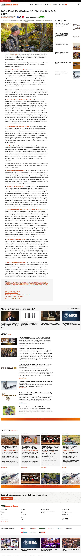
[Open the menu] (66, 4)
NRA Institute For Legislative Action (47, 511)
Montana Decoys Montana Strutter (16, 262)
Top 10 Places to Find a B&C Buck (14, 296)
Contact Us (3, 512)
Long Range (69, 450)
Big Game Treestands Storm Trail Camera (18, 126)
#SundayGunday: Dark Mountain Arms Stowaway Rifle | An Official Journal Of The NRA (30, 458)
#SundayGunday (25, 433)
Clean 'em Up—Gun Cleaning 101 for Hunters (33, 407)
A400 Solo (11, 450)
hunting (7, 284)
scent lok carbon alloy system (38, 285)
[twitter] (20, 16)
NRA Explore (43, 512)
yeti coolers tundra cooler (18, 286)
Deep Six (42, 79)
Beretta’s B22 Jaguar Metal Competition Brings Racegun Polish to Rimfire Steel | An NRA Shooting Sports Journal (10, 458)
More (9, 334)
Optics (43, 472)
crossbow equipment (24, 283)
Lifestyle (64, 472)
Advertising (3, 511)
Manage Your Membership (66, 516)
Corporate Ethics (15, 555)
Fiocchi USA (27, 450)
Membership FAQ (65, 514)
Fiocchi (23, 450)
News (31, 4)
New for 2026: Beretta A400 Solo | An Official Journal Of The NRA (9, 447)
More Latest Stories (45, 419)
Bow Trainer (10, 146)
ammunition (52, 451)
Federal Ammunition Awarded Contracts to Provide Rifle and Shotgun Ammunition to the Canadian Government (35, 365)
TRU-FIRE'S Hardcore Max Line (15, 186)
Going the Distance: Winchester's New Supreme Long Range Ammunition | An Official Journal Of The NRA (49, 455)
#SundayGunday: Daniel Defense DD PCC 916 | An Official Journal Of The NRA (30, 462)
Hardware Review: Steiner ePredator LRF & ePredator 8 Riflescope (36, 382)
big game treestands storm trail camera (18, 282)
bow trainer (38, 282)
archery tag (7, 282)
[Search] (79, 4)
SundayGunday (56, 4)
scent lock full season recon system (24, 285)
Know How (65, 450)
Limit (73, 450)
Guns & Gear (47, 4)
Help (2, 516)
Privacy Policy (3, 555)
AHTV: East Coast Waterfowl (12, 298)
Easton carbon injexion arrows (34, 283)
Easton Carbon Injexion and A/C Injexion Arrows (19, 70)
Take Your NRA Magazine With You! (9, 549)
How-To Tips (65, 433)
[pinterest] (23, 16)
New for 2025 (3, 467)
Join (13, 1)
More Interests (13, 430)
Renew (15, 1)
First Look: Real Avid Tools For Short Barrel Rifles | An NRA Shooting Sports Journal (10, 453)
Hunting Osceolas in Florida (12, 291)
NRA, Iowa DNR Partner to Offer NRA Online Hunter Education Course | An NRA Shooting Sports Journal (71, 324)
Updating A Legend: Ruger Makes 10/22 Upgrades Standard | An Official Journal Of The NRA (10, 463)
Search (2, 517)
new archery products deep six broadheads (32, 284)
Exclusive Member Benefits (67, 512)
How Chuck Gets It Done (11, 293)
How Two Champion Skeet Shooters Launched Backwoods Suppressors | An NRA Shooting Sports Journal (29, 324)
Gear (9, 17)
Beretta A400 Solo (5, 450)
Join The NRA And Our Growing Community (29, 549)
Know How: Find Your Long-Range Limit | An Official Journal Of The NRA (70, 447)
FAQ (1, 514)
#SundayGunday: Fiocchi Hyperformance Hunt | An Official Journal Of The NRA (29, 447)
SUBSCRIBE (7, 498)
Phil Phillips (43, 284)
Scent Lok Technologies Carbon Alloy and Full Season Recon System (25, 209)
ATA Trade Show (14, 54)
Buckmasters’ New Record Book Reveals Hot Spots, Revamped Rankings (35, 394)
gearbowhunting (44, 283)
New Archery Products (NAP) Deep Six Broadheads (20, 100)
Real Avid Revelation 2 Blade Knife (16, 170)
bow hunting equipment (31, 282)
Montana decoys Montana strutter (16, 284)
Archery (12, 17)
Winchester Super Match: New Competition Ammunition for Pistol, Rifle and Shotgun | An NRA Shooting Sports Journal (50, 448)
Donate (19, 1)
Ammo (22, 472)
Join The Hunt (4, 472)
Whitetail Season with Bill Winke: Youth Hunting (17, 295)
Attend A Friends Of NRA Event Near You (70, 549)
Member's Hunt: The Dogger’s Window (31, 348)
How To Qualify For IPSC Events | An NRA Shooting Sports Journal (70, 453)
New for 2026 (38, 4)
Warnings (21, 555)
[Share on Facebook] (17, 16)
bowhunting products (14, 283)
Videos (22, 521)
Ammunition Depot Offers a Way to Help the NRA (34, 337)
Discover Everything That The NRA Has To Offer (49, 549)
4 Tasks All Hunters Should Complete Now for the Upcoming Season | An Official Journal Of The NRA (71, 461)
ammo (48, 451)
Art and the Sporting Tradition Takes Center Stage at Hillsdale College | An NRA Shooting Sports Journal (50, 324)
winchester (44, 451)
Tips (22, 519)
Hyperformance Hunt (34, 450)
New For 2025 (4, 433)
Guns (22, 516)
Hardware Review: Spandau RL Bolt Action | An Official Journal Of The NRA (50, 463)
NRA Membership (65, 511)
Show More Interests (47, 487)
